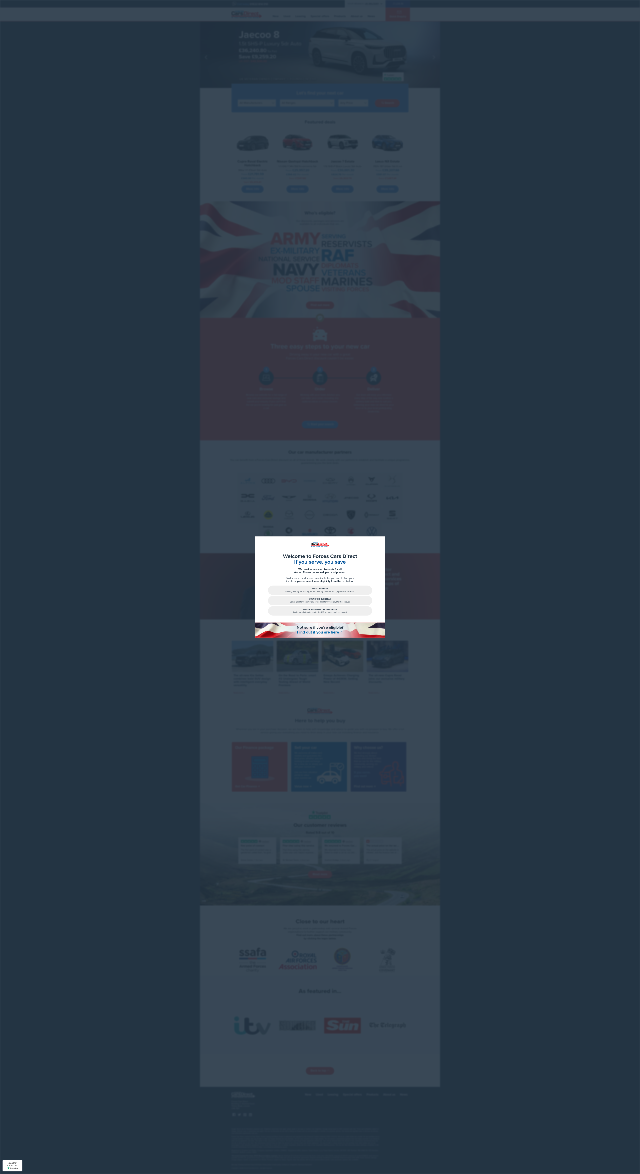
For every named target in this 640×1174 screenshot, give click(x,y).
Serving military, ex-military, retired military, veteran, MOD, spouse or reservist (320, 590)
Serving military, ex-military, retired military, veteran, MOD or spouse (320, 600)
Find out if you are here (318, 632)
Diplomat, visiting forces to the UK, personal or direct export (320, 610)
